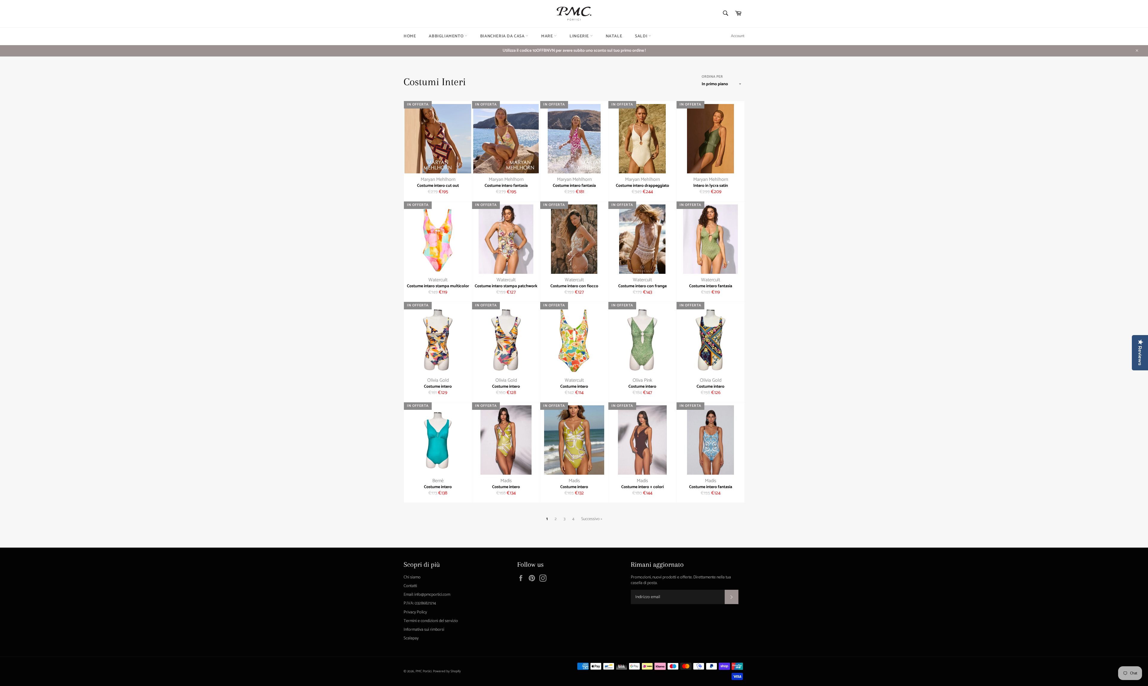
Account (737, 36)
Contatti (410, 586)
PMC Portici (423, 671)
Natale (614, 36)
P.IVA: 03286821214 (420, 603)
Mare (547, 36)
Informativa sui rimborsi (424, 629)
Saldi (641, 36)
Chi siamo (412, 577)
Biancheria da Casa (503, 36)
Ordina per (712, 77)
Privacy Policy (415, 612)
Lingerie (580, 36)
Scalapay (411, 638)
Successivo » (591, 519)
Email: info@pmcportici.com (427, 594)
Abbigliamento (446, 36)
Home (410, 36)
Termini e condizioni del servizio (431, 621)
